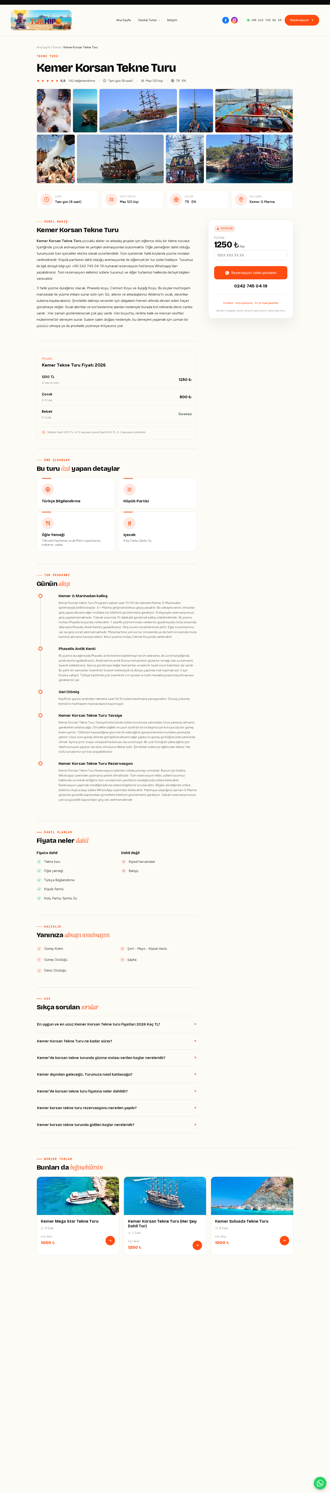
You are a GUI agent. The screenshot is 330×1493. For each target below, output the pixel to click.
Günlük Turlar (147, 20)
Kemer (57, 47)
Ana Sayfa (123, 20)
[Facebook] (225, 20)
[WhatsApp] (320, 1483)
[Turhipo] (41, 20)
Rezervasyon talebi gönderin (254, 273)
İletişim (172, 20)
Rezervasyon (299, 20)
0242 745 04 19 (251, 286)
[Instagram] (234, 20)
